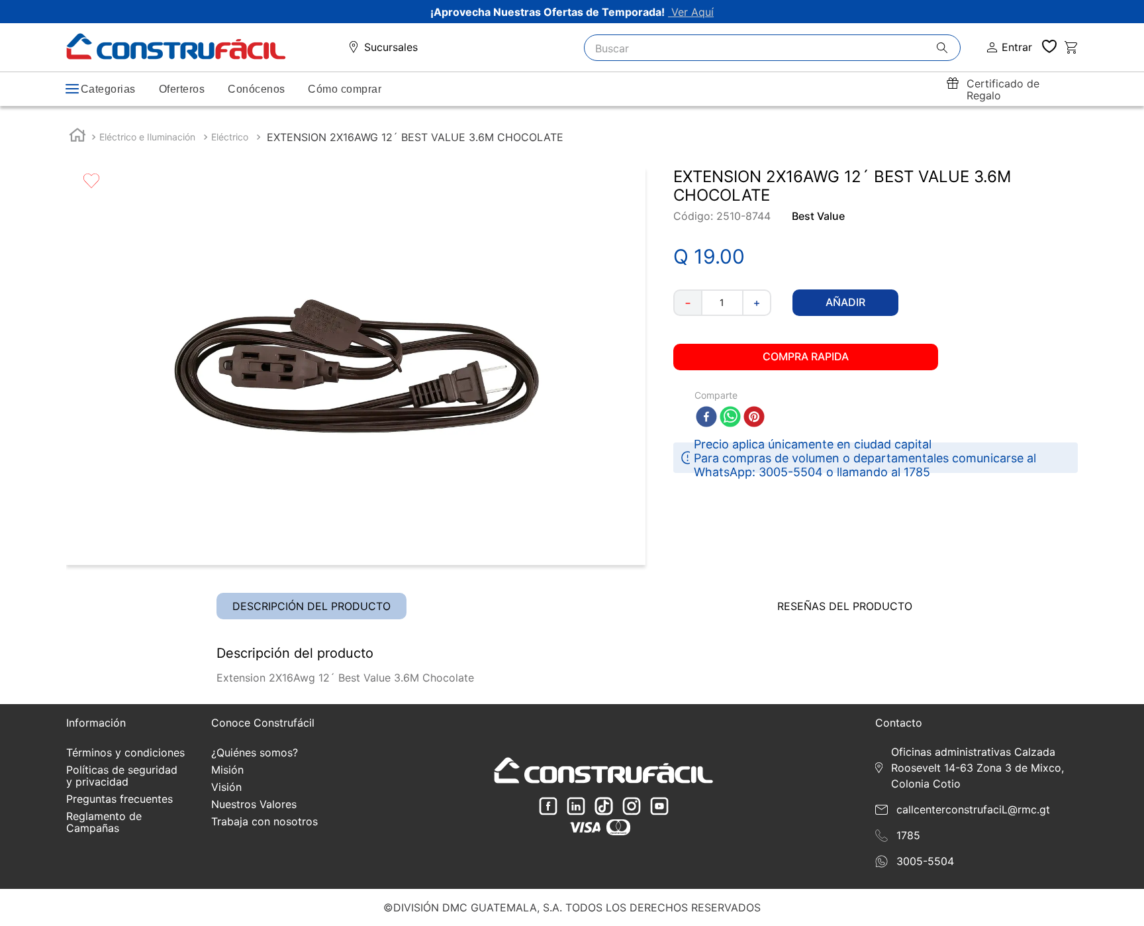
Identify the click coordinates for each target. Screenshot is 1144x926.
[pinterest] (754, 417)
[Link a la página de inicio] (77, 137)
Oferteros (182, 89)
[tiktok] (603, 807)
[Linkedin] (576, 807)
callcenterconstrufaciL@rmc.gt (973, 809)
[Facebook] (548, 807)
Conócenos (256, 89)
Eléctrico (229, 136)
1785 (908, 835)
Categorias (108, 89)
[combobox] (772, 47)
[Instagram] (631, 807)
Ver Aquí (691, 12)
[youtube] (659, 807)
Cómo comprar (344, 89)
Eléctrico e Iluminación (147, 136)
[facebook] (706, 417)
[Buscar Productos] (948, 48)
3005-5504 (925, 861)
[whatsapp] (730, 417)
